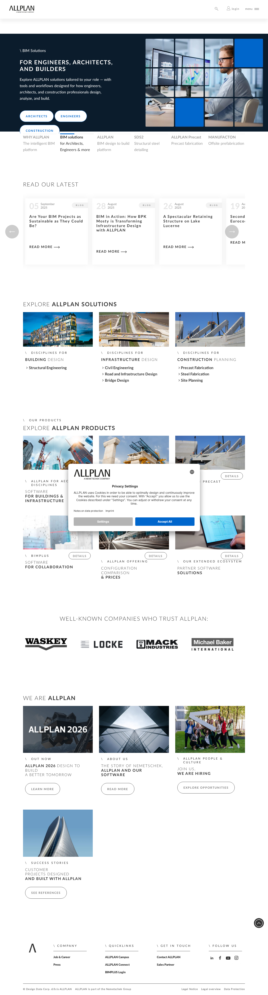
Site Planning (192, 380)
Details (232, 476)
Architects (37, 116)
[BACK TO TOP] (259, 923)
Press (57, 964)
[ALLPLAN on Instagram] (237, 961)
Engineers (71, 116)
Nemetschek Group (118, 989)
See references (46, 893)
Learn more (42, 789)
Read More (117, 789)
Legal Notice (190, 989)
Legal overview (211, 989)
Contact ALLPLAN (168, 957)
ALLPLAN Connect (117, 964)
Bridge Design (117, 380)
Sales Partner (165, 964)
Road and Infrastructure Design (131, 374)
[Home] (21, 11)
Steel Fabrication (195, 374)
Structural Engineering (48, 368)
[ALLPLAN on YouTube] (228, 961)
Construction (40, 130)
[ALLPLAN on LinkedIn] (212, 961)
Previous (12, 232)
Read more (41, 251)
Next (232, 232)
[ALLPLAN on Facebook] (220, 961)
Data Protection (234, 989)
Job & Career (61, 957)
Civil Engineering (119, 368)
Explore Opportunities (206, 787)
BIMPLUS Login (115, 972)
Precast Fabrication (197, 368)
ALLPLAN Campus (117, 957)
